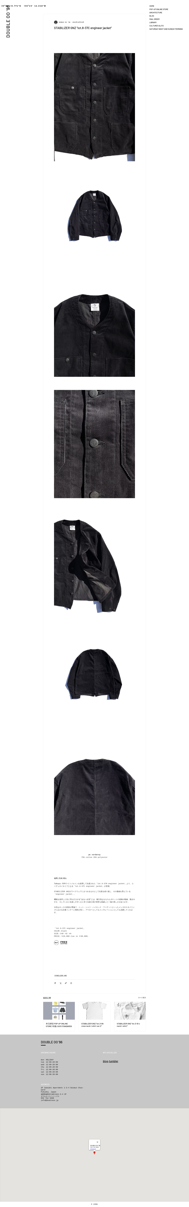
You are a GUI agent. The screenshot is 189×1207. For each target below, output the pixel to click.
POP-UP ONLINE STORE (157, 9)
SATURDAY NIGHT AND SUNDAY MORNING (157, 29)
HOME (151, 6)
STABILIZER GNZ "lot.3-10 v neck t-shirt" (128, 1024)
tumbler (113, 1061)
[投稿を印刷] (71, 983)
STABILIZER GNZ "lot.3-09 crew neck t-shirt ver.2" (92, 1024)
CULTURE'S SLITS (156, 26)
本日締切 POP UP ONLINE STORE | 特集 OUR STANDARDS (59, 1024)
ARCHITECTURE (155, 12)
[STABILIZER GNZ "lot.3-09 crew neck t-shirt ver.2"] (94, 1011)
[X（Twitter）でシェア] (60, 983)
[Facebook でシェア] (55, 983)
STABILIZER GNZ (60, 975)
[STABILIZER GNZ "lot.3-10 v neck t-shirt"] (130, 1011)
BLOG (151, 16)
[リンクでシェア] (66, 983)
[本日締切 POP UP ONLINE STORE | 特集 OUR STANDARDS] (59, 1011)
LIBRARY (153, 22)
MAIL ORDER (154, 19)
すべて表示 (142, 998)
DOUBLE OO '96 (8, 21)
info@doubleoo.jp (49, 1100)
